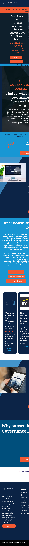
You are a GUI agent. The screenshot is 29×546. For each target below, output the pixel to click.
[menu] (26, 3)
